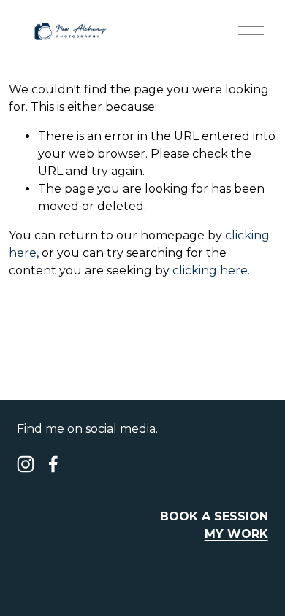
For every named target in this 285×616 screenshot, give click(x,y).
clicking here (210, 270)
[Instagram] (25, 464)
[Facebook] (53, 464)
